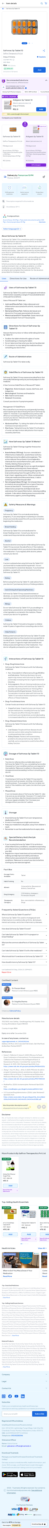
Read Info (42, 57)
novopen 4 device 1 (32, 1333)
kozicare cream (25, 1295)
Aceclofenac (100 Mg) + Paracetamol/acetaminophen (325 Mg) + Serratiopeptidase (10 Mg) (23, 221)
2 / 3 (29, 43)
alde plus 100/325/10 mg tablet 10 (20, 1362)
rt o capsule (26, 1290)
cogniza (19, 1288)
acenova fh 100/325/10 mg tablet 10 (32, 1355)
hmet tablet (36, 1290)
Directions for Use (18, 278)
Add (39, 70)
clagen (38, 1293)
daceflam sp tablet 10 (30, 1360)
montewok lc (14, 1293)
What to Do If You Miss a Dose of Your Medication (17, 1272)
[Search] (42, 3)
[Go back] (3, 3)
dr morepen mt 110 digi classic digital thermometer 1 (19, 1306)
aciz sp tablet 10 (36, 1344)
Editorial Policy (15, 1011)
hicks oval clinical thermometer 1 (32, 1315)
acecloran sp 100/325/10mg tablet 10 (31, 1364)
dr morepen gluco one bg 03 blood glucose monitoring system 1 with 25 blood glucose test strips (23, 1313)
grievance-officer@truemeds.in (19, 1446)
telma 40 (5, 1288)
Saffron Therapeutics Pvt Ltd (13, 53)
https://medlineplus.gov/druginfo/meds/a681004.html (23, 1089)
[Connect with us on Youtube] (16, 1396)
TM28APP (15, 1525)
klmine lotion (30, 1293)
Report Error (6, 972)
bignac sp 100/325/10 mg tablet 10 (20, 1348)
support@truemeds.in (9, 1041)
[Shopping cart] (46, 3)
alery (8, 1295)
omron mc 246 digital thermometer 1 (14, 1322)
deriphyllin (42, 1295)
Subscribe (39, 1414)
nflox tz (22, 1293)
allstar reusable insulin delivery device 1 (16, 1328)
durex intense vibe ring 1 (17, 1333)
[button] (24, 81)
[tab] (24, 1374)
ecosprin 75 (6, 1290)
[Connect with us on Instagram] (3, 1396)
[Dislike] (44, 1107)
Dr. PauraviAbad (18, 988)
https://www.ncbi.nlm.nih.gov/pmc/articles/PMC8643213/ (24, 1066)
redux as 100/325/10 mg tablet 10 (20, 1353)
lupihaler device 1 (8, 1317)
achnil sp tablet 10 (24, 1344)
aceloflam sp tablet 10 (9, 1344)
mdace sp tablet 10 (39, 1348)
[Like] (39, 1107)
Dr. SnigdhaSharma (19, 1001)
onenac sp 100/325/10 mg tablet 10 (14, 1357)
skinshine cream (39, 1288)
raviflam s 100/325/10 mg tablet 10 (13, 1351)
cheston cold (28, 1288)
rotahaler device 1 (29, 1308)
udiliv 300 (12, 1288)
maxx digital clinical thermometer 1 (33, 1319)
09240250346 (23, 1041)
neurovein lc (14, 1295)
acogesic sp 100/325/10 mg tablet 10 (14, 1346)
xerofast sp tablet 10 (16, 1360)
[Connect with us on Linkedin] (23, 1396)
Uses (4, 278)
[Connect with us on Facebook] (10, 1396)
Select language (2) (11, 229)
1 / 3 (24, 43)
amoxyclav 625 (16, 1290)
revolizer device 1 (15, 1319)
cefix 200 (35, 1295)
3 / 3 (32, 43)
